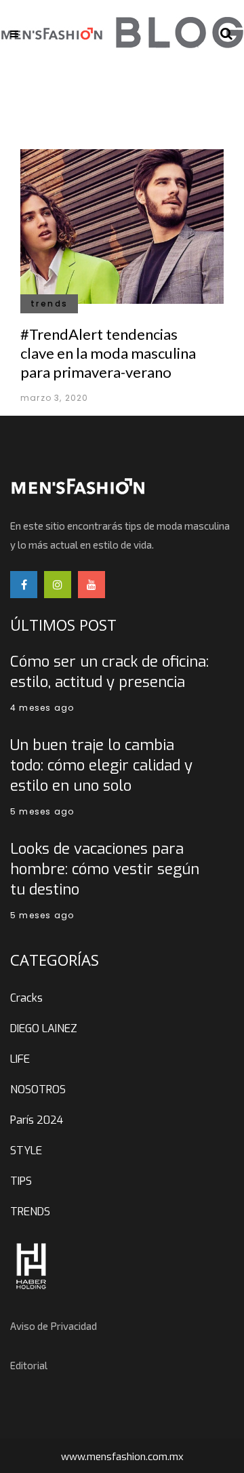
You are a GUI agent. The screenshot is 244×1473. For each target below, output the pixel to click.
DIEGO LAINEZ (43, 1028)
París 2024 (36, 1120)
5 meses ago (42, 811)
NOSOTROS (38, 1089)
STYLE (26, 1150)
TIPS (21, 1181)
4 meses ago (42, 707)
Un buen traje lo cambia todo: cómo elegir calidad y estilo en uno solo (101, 765)
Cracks (26, 998)
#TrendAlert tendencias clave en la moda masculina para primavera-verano (108, 353)
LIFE (20, 1059)
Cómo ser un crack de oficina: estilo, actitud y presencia (109, 672)
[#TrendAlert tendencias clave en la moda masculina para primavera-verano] (122, 225)
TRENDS (30, 1211)
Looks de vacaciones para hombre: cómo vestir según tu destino (104, 869)
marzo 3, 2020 (54, 398)
